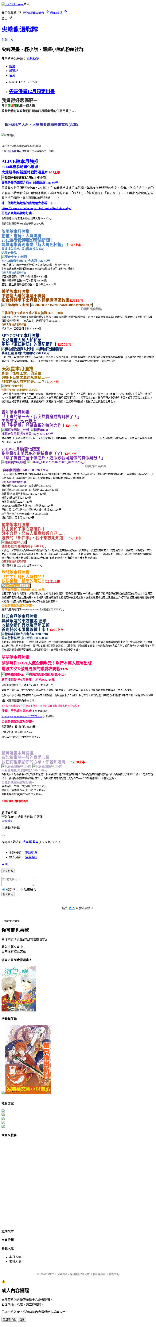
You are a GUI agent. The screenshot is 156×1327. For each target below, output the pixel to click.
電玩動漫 (33, 58)
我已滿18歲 (9, 1319)
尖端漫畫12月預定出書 (32, 91)
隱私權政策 (99, 1274)
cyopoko (7, 820)
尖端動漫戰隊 (20, 29)
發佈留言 (8, 894)
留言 (36, 842)
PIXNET (49, 1274)
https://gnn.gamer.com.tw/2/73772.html (22, 716)
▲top (5, 863)
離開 (21, 1319)
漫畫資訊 (31, 857)
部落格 (13, 70)
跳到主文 (8, 40)
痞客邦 (27, 842)
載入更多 (8, 871)
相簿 (12, 66)
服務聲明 (114, 1274)
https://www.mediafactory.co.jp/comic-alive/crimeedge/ (36, 208)
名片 (12, 75)
